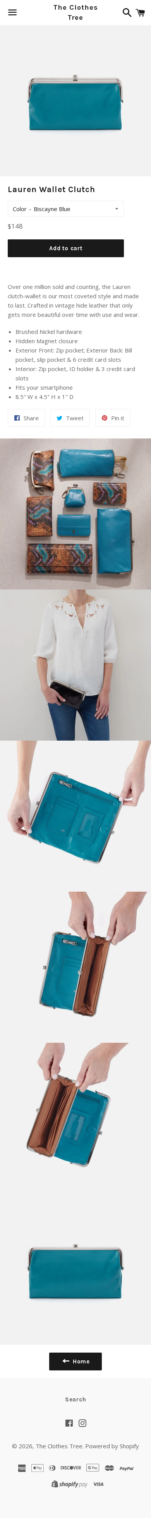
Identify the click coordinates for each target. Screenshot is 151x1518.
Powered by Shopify (112, 1446)
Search (75, 1399)
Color (20, 209)
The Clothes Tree (75, 12)
